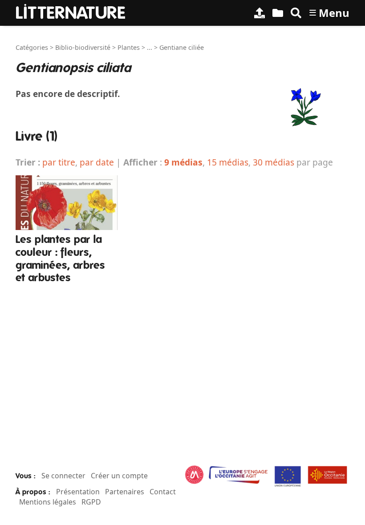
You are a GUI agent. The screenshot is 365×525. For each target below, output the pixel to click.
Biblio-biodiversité (82, 47)
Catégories (32, 47)
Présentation (78, 492)
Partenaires (124, 492)
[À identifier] (277, 13)
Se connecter (63, 476)
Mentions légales (47, 502)
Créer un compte (119, 476)
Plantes (129, 47)
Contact (163, 492)
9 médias (183, 162)
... (149, 47)
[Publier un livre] (259, 13)
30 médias (273, 162)
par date (97, 162)
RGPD (91, 502)
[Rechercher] (296, 13)
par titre (58, 162)
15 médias (227, 162)
